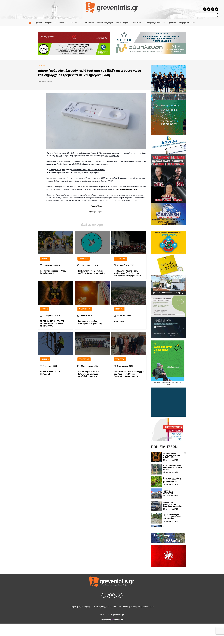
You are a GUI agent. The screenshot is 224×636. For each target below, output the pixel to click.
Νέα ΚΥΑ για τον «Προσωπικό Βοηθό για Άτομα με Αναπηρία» (91, 272)
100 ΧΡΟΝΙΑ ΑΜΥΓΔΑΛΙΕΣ (168, 492)
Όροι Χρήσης (84, 607)
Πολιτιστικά (120, 259)
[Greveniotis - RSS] (216, 9)
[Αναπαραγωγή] (154, 293)
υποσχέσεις (119, 321)
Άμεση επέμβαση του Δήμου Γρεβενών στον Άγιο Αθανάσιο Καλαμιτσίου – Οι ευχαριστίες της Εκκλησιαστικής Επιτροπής (171, 516)
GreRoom (119, 309)
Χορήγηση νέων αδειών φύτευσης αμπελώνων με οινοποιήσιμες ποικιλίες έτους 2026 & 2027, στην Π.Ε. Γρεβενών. (172, 480)
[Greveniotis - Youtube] (212, 9)
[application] (168, 285)
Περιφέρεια (83, 259)
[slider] (167, 292)
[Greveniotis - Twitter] (208, 9)
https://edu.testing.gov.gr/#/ (126, 189)
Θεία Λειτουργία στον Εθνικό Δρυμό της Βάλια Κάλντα (172, 467)
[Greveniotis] (112, 7)
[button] (168, 285)
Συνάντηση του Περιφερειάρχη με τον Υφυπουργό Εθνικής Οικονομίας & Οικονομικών (129, 374)
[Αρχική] (30, 22)
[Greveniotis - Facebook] (204, 9)
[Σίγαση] (179, 293)
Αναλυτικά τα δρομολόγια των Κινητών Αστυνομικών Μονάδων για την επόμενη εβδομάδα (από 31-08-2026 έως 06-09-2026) (172, 504)
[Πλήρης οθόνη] (183, 293)
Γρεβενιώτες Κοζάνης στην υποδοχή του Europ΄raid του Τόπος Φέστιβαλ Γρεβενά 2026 (127, 273)
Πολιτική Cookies (120, 607)
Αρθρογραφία (84, 309)
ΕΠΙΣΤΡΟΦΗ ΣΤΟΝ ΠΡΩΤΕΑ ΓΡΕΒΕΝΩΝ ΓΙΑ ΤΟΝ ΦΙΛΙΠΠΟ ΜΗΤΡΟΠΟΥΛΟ (52, 323)
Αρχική (73, 607)
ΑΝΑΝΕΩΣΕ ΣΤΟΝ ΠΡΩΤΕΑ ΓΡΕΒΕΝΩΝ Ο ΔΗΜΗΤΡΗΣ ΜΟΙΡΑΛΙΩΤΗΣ (171, 455)
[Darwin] (117, 619)
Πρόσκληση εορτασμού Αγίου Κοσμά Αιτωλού (53, 272)
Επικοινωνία (148, 607)
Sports (45, 309)
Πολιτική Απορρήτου (101, 607)
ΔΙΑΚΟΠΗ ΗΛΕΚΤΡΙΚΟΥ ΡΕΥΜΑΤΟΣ (50, 373)
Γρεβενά (45, 259)
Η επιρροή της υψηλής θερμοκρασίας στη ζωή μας (89, 322)
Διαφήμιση (135, 607)
